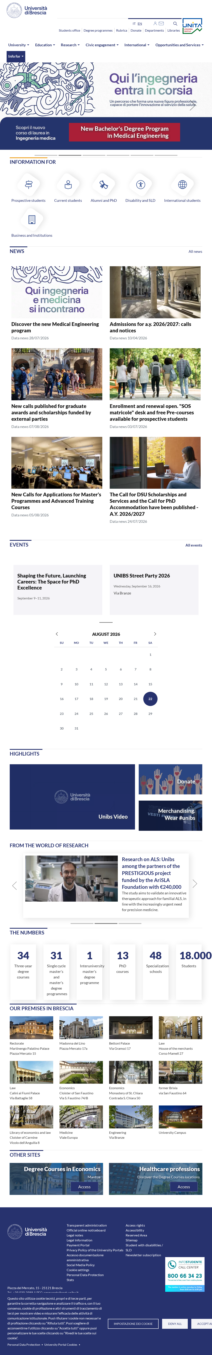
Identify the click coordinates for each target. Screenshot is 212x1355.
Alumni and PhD (104, 200)
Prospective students (28, 200)
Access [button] (84, 1186)
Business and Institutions (31, 235)
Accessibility (135, 1230)
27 (121, 714)
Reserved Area (136, 1235)
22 (150, 699)
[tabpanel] (58, 591)
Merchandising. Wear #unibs (176, 814)
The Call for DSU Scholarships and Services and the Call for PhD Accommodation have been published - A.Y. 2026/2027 (154, 504)
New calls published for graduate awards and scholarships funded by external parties (51, 412)
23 (62, 714)
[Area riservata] (155, 23)
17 (76, 699)
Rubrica (121, 30)
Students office (69, 30)
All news (195, 251)
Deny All (175, 1323)
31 (76, 728)
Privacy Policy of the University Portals (95, 1250)
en (140, 23)
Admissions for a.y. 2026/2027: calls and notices (150, 327)
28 (135, 714)
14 (135, 684)
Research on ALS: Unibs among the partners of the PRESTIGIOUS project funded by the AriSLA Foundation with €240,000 (147, 873)
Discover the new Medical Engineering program (55, 327)
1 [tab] (106, 622)
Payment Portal (78, 1245)
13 (121, 684)
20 (121, 699)
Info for (14, 56)
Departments (154, 30)
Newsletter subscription (143, 1255)
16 (62, 699)
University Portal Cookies (60, 1344)
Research (68, 45)
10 (76, 684)
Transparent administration (87, 1225)
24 (76, 714)
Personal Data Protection (23, 1344)
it (134, 23)
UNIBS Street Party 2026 (142, 576)
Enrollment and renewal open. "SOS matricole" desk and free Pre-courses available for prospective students (152, 412)
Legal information (79, 1240)
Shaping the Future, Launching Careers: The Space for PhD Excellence (51, 582)
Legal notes (75, 1235)
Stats (70, 1280)
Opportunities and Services (177, 45)
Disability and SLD (140, 200)
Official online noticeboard (86, 1230)
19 (106, 699)
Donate (136, 30)
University (17, 45)
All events (194, 545)
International (135, 45)
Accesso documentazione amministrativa (85, 1257)
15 (150, 684)
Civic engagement (100, 45)
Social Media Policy (81, 1265)
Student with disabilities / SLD (144, 1247)
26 (106, 714)
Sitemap (131, 1240)
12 (106, 684)
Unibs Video (113, 816)
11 (91, 684)
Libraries (173, 30)
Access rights (135, 1225)
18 (91, 699)
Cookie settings (78, 1270)
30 (62, 728)
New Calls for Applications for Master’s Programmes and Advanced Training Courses (56, 500)
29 (150, 714)
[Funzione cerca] (175, 23)
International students (182, 200)
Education (43, 45)
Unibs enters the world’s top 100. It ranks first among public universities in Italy (124, 128)
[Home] (27, 10)
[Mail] (161, 23)
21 (135, 699)
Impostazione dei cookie (133, 1323)
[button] (16, 106)
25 (91, 714)
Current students (68, 200)
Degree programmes (98, 30)
